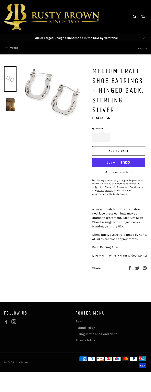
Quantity (97, 128)
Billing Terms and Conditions (96, 334)
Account (142, 48)
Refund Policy (85, 327)
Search (81, 321)
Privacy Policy (85, 340)
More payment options (119, 172)
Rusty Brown (20, 362)
